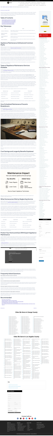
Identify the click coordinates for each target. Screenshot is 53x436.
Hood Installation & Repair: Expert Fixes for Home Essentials (10, 302)
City (39, 233)
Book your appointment (45, 34)
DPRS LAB (5, 314)
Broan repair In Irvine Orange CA (6, 299)
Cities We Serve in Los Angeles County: (26, 337)
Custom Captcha (41, 257)
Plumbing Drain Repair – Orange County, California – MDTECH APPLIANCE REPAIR (12, 301)
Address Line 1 (40, 228)
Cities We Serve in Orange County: (26, 312)
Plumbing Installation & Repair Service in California (44, 200)
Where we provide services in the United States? (15, 386)
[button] (26, 385)
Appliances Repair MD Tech (5, 242)
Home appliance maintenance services (8, 70)
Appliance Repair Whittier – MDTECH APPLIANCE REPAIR (9, 300)
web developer (10, 314)
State (45, 233)
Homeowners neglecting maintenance (13, 202)
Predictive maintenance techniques (7, 109)
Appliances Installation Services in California (44, 67)
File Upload (40, 249)
